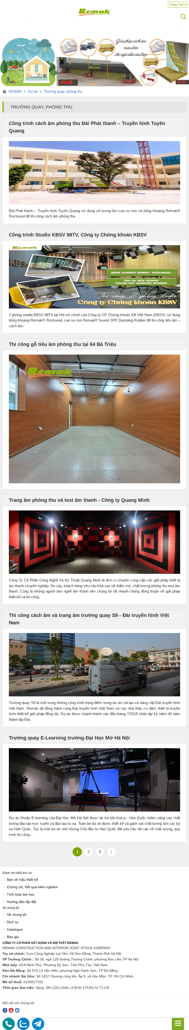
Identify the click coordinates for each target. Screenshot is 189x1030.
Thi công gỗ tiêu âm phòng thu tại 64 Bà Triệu (62, 344)
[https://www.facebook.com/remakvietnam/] (4, 1010)
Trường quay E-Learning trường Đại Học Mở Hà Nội (69, 738)
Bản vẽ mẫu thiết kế (22, 880)
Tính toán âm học (20, 894)
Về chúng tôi (16, 915)
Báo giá (13, 937)
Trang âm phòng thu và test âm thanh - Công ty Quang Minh (79, 500)
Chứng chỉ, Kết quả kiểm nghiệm (32, 887)
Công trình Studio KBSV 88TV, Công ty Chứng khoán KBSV (78, 234)
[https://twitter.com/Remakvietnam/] (17, 1010)
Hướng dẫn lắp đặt (21, 902)
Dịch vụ (12, 922)
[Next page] (111, 851)
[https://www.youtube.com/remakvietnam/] (11, 1010)
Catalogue (15, 929)
